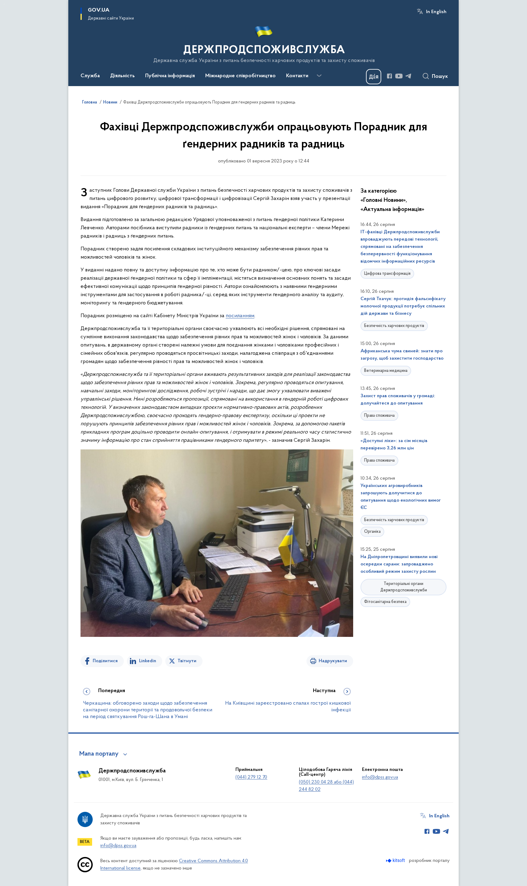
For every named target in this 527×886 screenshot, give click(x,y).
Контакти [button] (297, 76)
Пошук (440, 76)
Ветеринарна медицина (385, 371)
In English (436, 11)
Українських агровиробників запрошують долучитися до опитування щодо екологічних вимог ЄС (400, 496)
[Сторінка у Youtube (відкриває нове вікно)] (399, 76)
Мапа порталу (99, 754)
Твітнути (186, 661)
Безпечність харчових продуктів (394, 326)
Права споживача (379, 415)
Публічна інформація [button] (170, 76)
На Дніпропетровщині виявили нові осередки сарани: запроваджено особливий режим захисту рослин (399, 564)
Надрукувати (333, 661)
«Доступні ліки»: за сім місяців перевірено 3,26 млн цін (393, 444)
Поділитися (105, 661)
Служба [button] (90, 76)
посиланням (240, 316)
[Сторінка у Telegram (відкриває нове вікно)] (408, 76)
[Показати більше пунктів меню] (319, 75)
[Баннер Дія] (373, 76)
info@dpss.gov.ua (380, 777)
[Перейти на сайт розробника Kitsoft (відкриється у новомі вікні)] (396, 860)
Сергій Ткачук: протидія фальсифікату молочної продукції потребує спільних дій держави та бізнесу (403, 306)
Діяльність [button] (122, 76)
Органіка (372, 531)
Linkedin (147, 661)
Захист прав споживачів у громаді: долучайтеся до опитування (397, 400)
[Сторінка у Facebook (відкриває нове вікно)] (389, 76)
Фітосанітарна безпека (385, 602)
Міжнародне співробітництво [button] (240, 76)
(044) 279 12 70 (251, 777)
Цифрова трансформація (387, 273)
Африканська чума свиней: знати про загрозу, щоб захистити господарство (401, 355)
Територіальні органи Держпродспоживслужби (403, 587)
